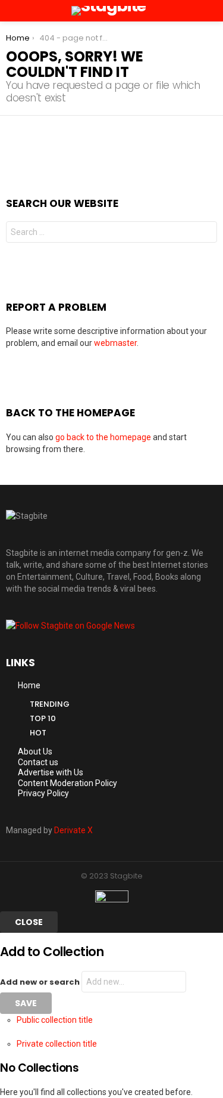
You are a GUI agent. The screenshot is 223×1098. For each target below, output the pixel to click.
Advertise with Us (50, 772)
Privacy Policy (43, 793)
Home (29, 685)
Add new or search (40, 982)
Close (29, 922)
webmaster (115, 343)
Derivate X (73, 830)
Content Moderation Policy (67, 783)
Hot (38, 732)
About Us (35, 751)
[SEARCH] (212, 10)
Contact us (38, 762)
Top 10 (43, 718)
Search (205, 233)
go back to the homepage (103, 437)
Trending (50, 704)
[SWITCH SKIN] (197, 10)
